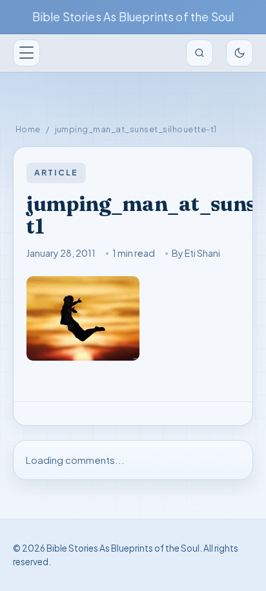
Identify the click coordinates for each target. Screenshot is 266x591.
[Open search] (199, 52)
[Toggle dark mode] (239, 52)
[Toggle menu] (26, 52)
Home (28, 129)
